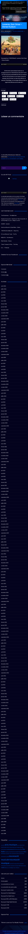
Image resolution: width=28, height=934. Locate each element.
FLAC (21, 849)
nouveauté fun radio (5, 856)
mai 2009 (3, 791)
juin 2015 (3, 574)
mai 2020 (3, 509)
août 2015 (3, 571)
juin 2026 (3, 292)
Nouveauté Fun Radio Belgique (8, 893)
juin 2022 (3, 434)
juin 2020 (3, 506)
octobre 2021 (4, 458)
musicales (7, 853)
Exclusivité (17, 849)
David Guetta (4, 847)
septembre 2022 (5, 425)
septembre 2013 (5, 637)
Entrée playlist (4, 881)
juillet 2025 (3, 324)
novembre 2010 (4, 738)
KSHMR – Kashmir (5, 223)
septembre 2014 (5, 601)
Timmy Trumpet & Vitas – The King (9, 244)
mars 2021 (3, 479)
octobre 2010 (4, 741)
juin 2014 (3, 610)
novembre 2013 (4, 631)
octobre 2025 (4, 315)
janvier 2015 (4, 589)
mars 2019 (3, 539)
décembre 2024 (4, 345)
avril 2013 (3, 652)
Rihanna (6, 867)
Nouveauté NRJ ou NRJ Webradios (9, 899)
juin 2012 (3, 681)
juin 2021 (3, 470)
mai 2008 (3, 827)
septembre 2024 (5, 354)
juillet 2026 (3, 289)
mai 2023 (3, 402)
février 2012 (4, 693)
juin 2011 (3, 717)
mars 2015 (3, 583)
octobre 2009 (4, 777)
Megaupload (21, 851)
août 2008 (3, 818)
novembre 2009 (4, 774)
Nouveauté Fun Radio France (7, 896)
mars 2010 (3, 762)
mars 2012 (3, 690)
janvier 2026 (4, 306)
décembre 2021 (4, 452)
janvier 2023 (4, 414)
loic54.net (14, 851)
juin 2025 (3, 327)
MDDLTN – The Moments (7, 237)
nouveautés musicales (5, 865)
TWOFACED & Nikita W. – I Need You (10, 230)
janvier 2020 (4, 521)
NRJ (19, 865)
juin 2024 (3, 363)
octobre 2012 (4, 669)
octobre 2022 (4, 422)
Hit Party (20, 199)
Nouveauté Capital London (7, 890)
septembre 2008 (5, 815)
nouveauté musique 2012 (14, 863)
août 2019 (3, 536)
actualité (2, 845)
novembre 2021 (4, 455)
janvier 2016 (4, 559)
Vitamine (17, 867)
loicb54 (17, 851)
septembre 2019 (5, 533)
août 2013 (3, 640)
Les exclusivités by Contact (7, 884)
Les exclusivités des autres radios (9, 887)
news (11, 853)
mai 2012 (3, 684)
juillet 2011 (3, 714)
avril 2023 (3, 405)
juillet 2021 (3, 467)
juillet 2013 (3, 643)
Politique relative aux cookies (16, 8)
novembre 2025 (4, 312)
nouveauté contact (15, 853)
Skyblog (11, 867)
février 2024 (4, 375)
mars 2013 (3, 655)
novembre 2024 (4, 348)
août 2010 (3, 747)
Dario (23, 845)
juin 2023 (3, 399)
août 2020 (3, 500)
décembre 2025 (4, 309)
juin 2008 (3, 824)
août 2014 (3, 604)
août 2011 (3, 711)
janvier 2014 (4, 625)
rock (9, 867)
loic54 (10, 851)
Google (4, 931)
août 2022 (3, 428)
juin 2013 (3, 646)
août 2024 (3, 357)
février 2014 (4, 622)
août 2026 (3, 286)
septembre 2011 (5, 708)
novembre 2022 (4, 420)
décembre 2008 (4, 806)
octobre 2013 (4, 634)
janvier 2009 (4, 803)
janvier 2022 (4, 449)
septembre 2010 (5, 744)
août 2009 (3, 783)
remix (2, 867)
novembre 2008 (4, 809)
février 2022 (4, 446)
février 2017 (4, 544)
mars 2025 (3, 336)
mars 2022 (3, 443)
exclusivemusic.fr (11, 849)
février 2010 (4, 765)
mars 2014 (3, 619)
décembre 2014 (4, 592)
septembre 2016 (5, 550)
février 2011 (4, 729)
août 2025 (3, 321)
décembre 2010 (4, 735)
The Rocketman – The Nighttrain (9, 215)
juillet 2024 (3, 360)
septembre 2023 (5, 390)
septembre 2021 (5, 461)
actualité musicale (21, 931)
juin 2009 (3, 788)
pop (25, 865)
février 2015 (4, 586)
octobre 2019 (4, 530)
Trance (14, 867)
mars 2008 (3, 833)
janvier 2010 (4, 768)
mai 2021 (3, 473)
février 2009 (4, 800)
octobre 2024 (4, 351)
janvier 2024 (4, 378)
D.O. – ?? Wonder (5, 247)
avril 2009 (3, 794)
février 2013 (4, 658)
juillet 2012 (3, 678)
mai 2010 (3, 756)
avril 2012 (3, 687)
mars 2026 (3, 300)
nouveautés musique (14, 865)
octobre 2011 (4, 705)
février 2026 (4, 303)
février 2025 (4, 339)
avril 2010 (3, 759)
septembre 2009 (5, 780)
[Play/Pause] (2, 64)
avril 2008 (3, 830)
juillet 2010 (3, 750)
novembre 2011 (4, 702)
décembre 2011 (4, 699)
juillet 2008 (3, 821)
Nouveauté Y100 (5, 32)
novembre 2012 (4, 666)
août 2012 (3, 675)
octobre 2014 (4, 598)
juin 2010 (3, 753)
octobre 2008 (4, 812)
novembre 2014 (4, 595)
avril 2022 (3, 440)
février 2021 (4, 482)
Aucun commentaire (18, 31)
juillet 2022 (3, 431)
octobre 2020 (4, 494)
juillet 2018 (3, 542)
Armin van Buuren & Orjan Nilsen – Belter (10, 227)
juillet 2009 (3, 785)
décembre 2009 (4, 771)
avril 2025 (3, 333)
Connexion (3, 269)
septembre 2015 (5, 568)
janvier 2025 (4, 342)
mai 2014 (3, 613)
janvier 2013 (4, 661)
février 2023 (4, 411)
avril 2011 (3, 723)
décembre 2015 (4, 562)
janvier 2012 (4, 696)
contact (20, 845)
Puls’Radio (16, 203)
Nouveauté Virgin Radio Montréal (9, 902)
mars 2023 (3, 408)
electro (8, 847)
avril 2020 (3, 512)
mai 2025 (3, 330)
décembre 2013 (4, 628)
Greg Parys (7, 851)
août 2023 (3, 393)
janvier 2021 (4, 485)
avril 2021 (3, 476)
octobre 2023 (4, 387)
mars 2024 (3, 372)
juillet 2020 (3, 503)
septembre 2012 (5, 672)
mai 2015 (3, 577)
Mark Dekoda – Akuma (6, 241)
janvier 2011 (4, 732)
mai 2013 (3, 649)
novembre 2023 (4, 384)
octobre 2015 (4, 565)
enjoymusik (19, 847)
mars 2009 (3, 797)
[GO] (24, 168)
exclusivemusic (4, 849)
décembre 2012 (4, 663)
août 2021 (3, 464)
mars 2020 (3, 515)
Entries (4, 272)
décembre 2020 (4, 488)
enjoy (11, 847)
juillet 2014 (3, 607)
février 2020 (4, 518)
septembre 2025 (5, 318)
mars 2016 (3, 553)
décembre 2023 (4, 381)
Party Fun (22, 865)
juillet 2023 (3, 396)
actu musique (11, 844)
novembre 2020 (4, 491)
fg (19, 849)
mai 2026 (3, 295)
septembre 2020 (5, 497)
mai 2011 (3, 720)
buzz (18, 845)
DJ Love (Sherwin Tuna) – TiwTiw (9, 234)
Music (4, 853)
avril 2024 (3, 369)
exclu (22, 847)
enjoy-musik (14, 847)
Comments (4, 275)
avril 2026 (3, 298)
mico (24, 851)
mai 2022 (3, 437)
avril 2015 (3, 580)
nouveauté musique (11, 931)
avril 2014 (3, 616)
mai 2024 (3, 366)
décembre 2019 (4, 524)
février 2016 (4, 556)
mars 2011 (3, 726)
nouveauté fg (21, 853)
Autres (2, 878)
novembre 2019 (4, 527)
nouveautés (21, 863)
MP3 (2, 853)
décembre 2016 (4, 547)
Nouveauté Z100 (5, 907)
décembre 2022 (4, 417)
